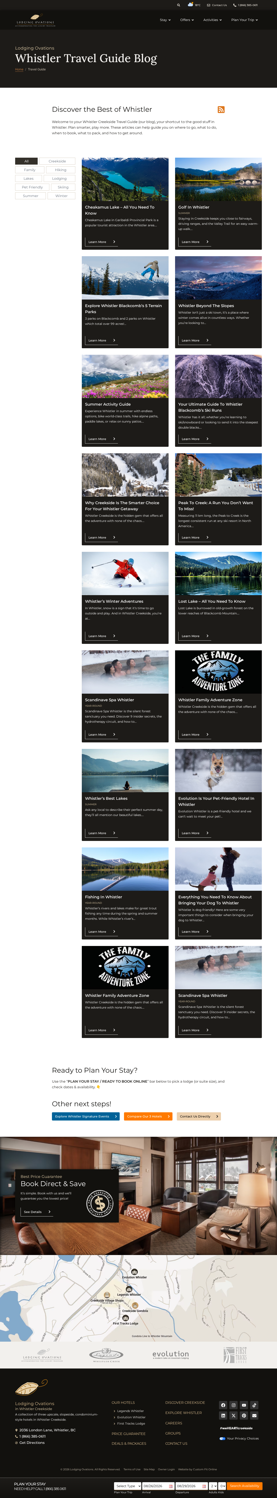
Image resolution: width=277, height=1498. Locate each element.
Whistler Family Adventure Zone (210, 700)
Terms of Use (132, 1469)
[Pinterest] (244, 1415)
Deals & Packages (129, 1443)
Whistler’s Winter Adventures (114, 601)
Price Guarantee (129, 1434)
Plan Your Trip (123, 1492)
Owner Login (166, 1469)
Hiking (60, 170)
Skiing (63, 187)
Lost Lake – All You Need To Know (211, 601)
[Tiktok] (254, 1405)
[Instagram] (233, 1405)
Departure (182, 1492)
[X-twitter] (233, 1415)
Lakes (29, 179)
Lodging (59, 179)
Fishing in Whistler (103, 897)
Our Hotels (123, 1403)
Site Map (149, 1469)
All (26, 161)
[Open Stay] (169, 20)
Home (19, 69)
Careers (173, 1423)
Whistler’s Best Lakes (106, 798)
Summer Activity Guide (108, 404)
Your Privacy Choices (243, 1438)
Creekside (57, 161)
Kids (221, 1492)
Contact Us (176, 1443)
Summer (30, 196)
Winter (61, 196)
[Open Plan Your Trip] (256, 20)
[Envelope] (254, 1415)
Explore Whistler (183, 1413)
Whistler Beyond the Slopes (206, 305)
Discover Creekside (185, 1403)
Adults (213, 1492)
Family (29, 170)
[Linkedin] (223, 1415)
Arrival (146, 1492)
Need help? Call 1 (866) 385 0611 (40, 1489)
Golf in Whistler (193, 207)
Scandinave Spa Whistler (109, 700)
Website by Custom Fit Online (197, 1469)
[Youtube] (244, 1405)
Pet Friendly (32, 187)
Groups (173, 1433)
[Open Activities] (220, 20)
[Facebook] (223, 1405)
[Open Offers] (192, 20)
